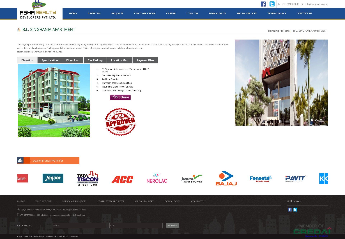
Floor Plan (72, 60)
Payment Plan (145, 60)
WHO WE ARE (43, 201)
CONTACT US (304, 13)
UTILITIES (192, 13)
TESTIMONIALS (277, 13)
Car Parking (95, 60)
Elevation (27, 60)
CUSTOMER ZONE (145, 13)
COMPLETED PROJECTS (110, 201)
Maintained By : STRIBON (316, 236)
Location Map (119, 60)
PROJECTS (117, 13)
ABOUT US (94, 13)
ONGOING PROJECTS (74, 201)
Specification (50, 60)
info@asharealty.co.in (316, 4)
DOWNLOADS (217, 13)
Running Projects (279, 30)
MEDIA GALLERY (247, 13)
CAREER (171, 13)
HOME (73, 13)
